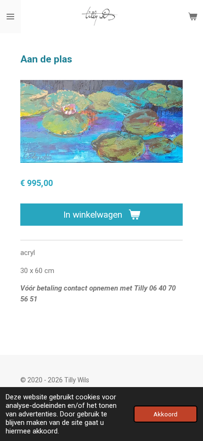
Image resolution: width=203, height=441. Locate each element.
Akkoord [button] (165, 414)
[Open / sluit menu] (10, 16)
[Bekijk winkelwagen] (192, 16)
